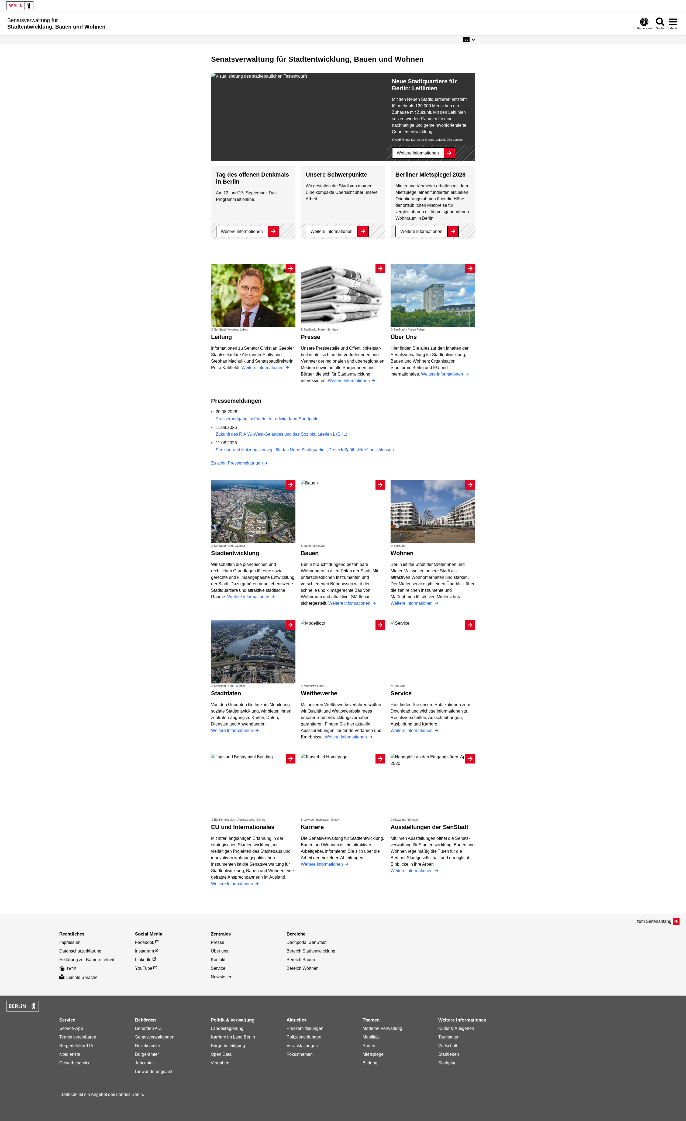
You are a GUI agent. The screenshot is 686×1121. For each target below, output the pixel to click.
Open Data (221, 1054)
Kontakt (218, 959)
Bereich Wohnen (303, 968)
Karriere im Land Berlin (233, 1037)
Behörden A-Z (148, 1028)
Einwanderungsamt (153, 1071)
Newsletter (221, 977)
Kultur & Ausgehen (456, 1028)
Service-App (71, 1028)
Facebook (144, 942)
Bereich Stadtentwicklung (311, 951)
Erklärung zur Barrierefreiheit (86, 959)
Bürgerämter (147, 1054)
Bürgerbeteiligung (228, 1045)
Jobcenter (144, 1063)
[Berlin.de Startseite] (19, 5)
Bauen (369, 1045)
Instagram (144, 951)
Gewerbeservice (75, 1063)
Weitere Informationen (418, 153)
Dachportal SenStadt (306, 942)
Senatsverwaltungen (154, 1037)
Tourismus (448, 1037)
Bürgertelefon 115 (76, 1045)
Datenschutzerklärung (80, 951)
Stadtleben (448, 1054)
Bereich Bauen (301, 959)
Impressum (69, 942)
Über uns (219, 951)
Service (218, 968)
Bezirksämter (147, 1045)
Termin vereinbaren (77, 1037)
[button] (469, 39)
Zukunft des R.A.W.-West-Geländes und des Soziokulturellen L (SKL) (281, 434)
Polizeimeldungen (304, 1037)
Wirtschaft (447, 1045)
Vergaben (220, 1063)
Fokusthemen (300, 1054)
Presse (217, 942)
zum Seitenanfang (654, 921)
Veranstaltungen (302, 1045)
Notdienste (69, 1054)
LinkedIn (143, 959)
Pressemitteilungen (305, 1028)
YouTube (143, 968)
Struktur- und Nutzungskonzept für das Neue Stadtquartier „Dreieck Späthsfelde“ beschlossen (305, 450)
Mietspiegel (374, 1054)
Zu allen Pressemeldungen (237, 463)
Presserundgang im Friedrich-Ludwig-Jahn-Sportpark (266, 419)
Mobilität (371, 1037)
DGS (71, 969)
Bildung (370, 1063)
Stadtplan (447, 1063)
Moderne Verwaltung (382, 1028)
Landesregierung (227, 1028)
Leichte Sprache (82, 977)
